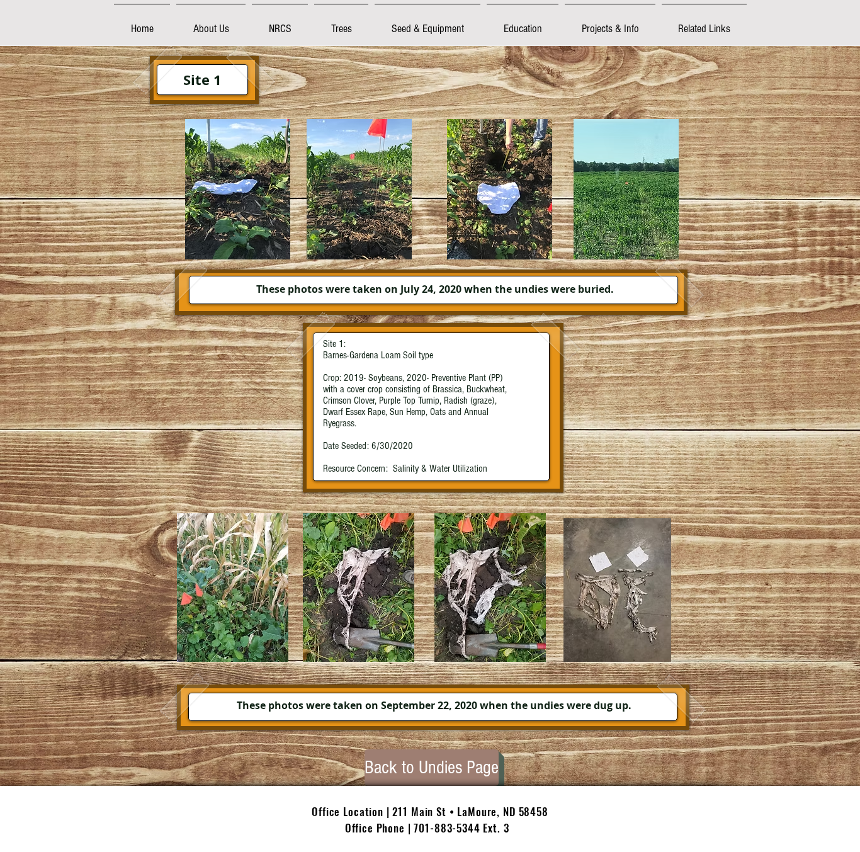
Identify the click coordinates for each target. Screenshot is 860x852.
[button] (211, 23)
